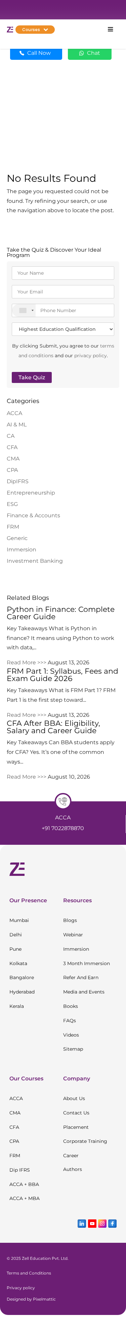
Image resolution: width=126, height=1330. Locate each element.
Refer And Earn (80, 977)
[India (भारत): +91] (24, 310)
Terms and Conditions (29, 1273)
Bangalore (21, 977)
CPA (12, 470)
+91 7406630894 (82, 828)
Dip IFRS (19, 1170)
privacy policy (90, 356)
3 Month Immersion (86, 963)
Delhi (15, 935)
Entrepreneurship (31, 493)
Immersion (21, 549)
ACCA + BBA (24, 1184)
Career (71, 1156)
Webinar (73, 935)
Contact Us (76, 1113)
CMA (13, 458)
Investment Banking (35, 561)
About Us (74, 1098)
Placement (76, 1127)
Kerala (16, 1006)
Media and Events (83, 992)
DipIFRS (18, 481)
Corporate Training (85, 1141)
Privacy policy (21, 1287)
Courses (31, 29)
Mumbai (19, 920)
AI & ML (17, 424)
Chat (93, 53)
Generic (17, 538)
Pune (15, 949)
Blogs (70, 920)
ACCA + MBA (24, 1198)
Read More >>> (26, 662)
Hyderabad (22, 992)
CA (10, 436)
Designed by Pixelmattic (31, 1299)
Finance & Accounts (33, 515)
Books (70, 1006)
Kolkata (18, 963)
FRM (13, 527)
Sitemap (73, 1049)
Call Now (39, 53)
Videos (71, 1035)
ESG (12, 504)
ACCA (14, 413)
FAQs (69, 1021)
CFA (12, 447)
